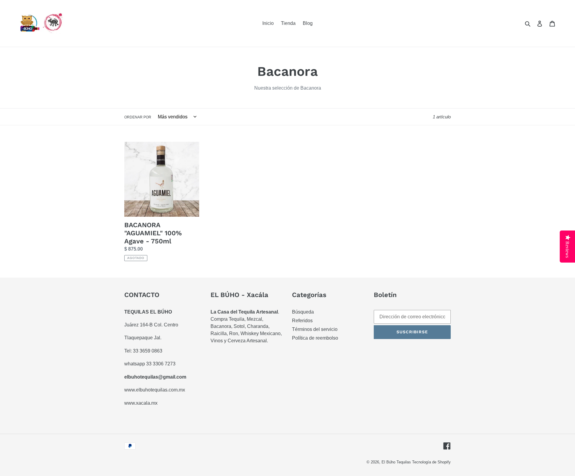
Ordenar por (137, 117)
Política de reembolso (315, 338)
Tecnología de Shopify (431, 462)
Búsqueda (303, 311)
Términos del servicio (315, 329)
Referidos (302, 320)
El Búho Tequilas (397, 462)
